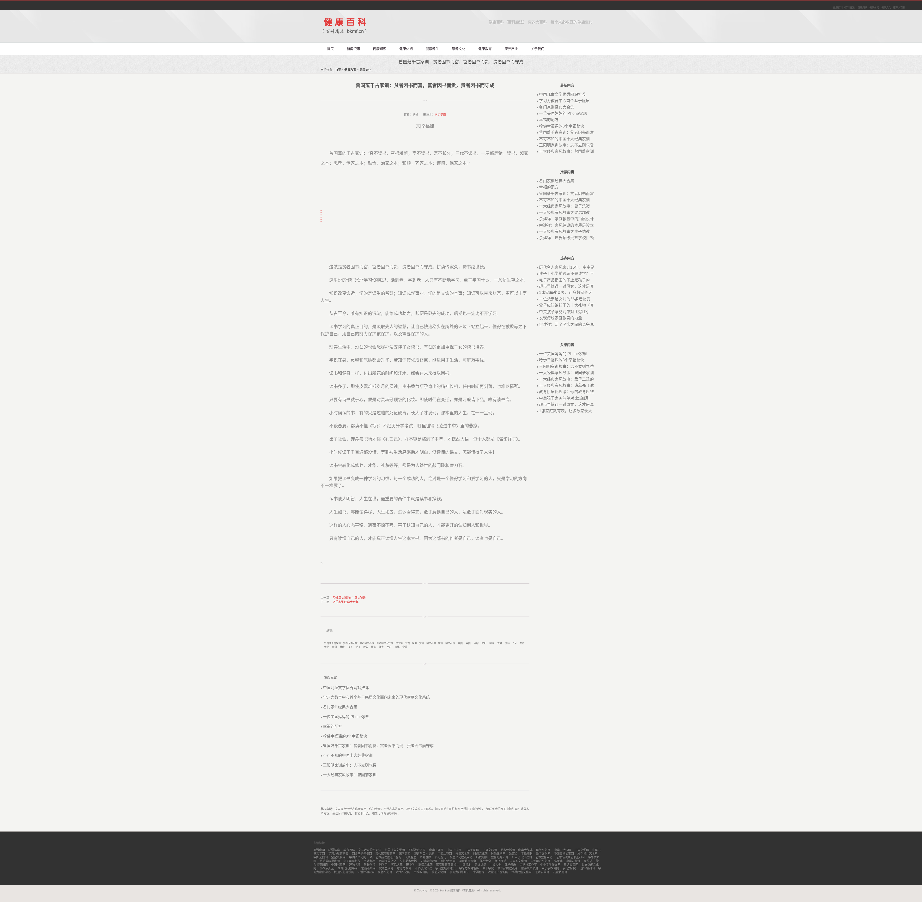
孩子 (350, 647)
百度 (342, 647)
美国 (468, 643)
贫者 (421, 643)
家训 (414, 643)
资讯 (397, 647)
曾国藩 (399, 643)
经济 (358, 647)
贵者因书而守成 (384, 643)
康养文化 (458, 49)
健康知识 (379, 49)
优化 (483, 643)
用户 (389, 647)
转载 (365, 647)
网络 (491, 643)
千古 (407, 643)
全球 (404, 647)
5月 (515, 643)
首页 (330, 49)
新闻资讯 (353, 49)
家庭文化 (365, 70)
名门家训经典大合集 (345, 602)
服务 (373, 647)
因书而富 (431, 643)
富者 (440, 643)
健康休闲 (406, 49)
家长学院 (440, 114)
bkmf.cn (444, 890)
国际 (507, 643)
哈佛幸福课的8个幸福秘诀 (349, 597)
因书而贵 (450, 643)
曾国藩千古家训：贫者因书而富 (341, 643)
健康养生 (432, 49)
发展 (499, 643)
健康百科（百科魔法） (463, 890)
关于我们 (537, 49)
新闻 (334, 647)
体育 (381, 647)
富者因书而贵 (367, 643)
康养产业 (511, 49)
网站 (476, 643)
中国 (460, 643)
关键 (522, 643)
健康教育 (485, 49)
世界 (326, 647)
